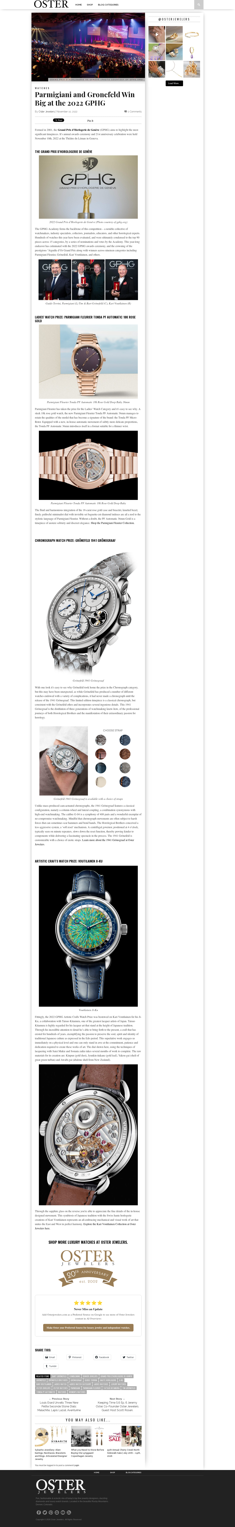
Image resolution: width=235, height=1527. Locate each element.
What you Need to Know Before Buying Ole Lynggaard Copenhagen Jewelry (87, 1453)
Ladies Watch (60, 1384)
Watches (42, 88)
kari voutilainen (43, 1384)
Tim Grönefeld (128, 1388)
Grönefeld (41, 1380)
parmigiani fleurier (92, 1388)
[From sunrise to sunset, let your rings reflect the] (156, 34)
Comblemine (74, 1376)
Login (76, 1465)
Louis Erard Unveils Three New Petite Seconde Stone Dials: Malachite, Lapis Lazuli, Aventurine (59, 1406)
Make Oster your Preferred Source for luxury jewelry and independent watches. (88, 1327)
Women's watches (77, 1392)
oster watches (60, 1388)
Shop (90, 4)
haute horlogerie (108, 1380)
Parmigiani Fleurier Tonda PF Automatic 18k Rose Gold (85, 319)
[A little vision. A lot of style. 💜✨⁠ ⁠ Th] (174, 69)
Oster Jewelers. (114, 1242)
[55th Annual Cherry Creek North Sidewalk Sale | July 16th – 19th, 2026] (124, 1445)
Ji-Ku (121, 1380)
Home (78, 4)
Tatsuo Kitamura (111, 1388)
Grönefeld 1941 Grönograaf (95, 540)
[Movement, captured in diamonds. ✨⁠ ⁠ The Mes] (191, 34)
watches (62, 1392)
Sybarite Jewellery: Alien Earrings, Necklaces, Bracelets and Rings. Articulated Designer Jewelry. (51, 1454)
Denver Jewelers (90, 1376)
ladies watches (101, 1384)
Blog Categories (108, 4)
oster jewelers (43, 1388)
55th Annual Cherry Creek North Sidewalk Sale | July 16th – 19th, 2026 (124, 1453)
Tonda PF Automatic (45, 1392)
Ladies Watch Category (80, 1384)
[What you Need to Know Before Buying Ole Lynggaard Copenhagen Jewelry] (88, 1445)
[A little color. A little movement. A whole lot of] (191, 51)
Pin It (90, 120)
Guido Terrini (91, 1380)
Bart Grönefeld (59, 1376)
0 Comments (135, 111)
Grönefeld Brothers (58, 1380)
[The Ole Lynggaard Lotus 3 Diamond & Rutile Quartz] (174, 34)
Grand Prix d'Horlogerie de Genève (116, 1376)
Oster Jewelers (47, 111)
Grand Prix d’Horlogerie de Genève (78, 130)
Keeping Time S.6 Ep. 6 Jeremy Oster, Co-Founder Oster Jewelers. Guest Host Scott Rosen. (117, 1406)
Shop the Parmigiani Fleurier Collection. (113, 523)
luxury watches (118, 1384)
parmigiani (75, 1388)
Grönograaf (76, 1380)
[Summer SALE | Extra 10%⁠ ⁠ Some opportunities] (156, 51)
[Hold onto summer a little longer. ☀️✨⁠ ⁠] (156, 69)
